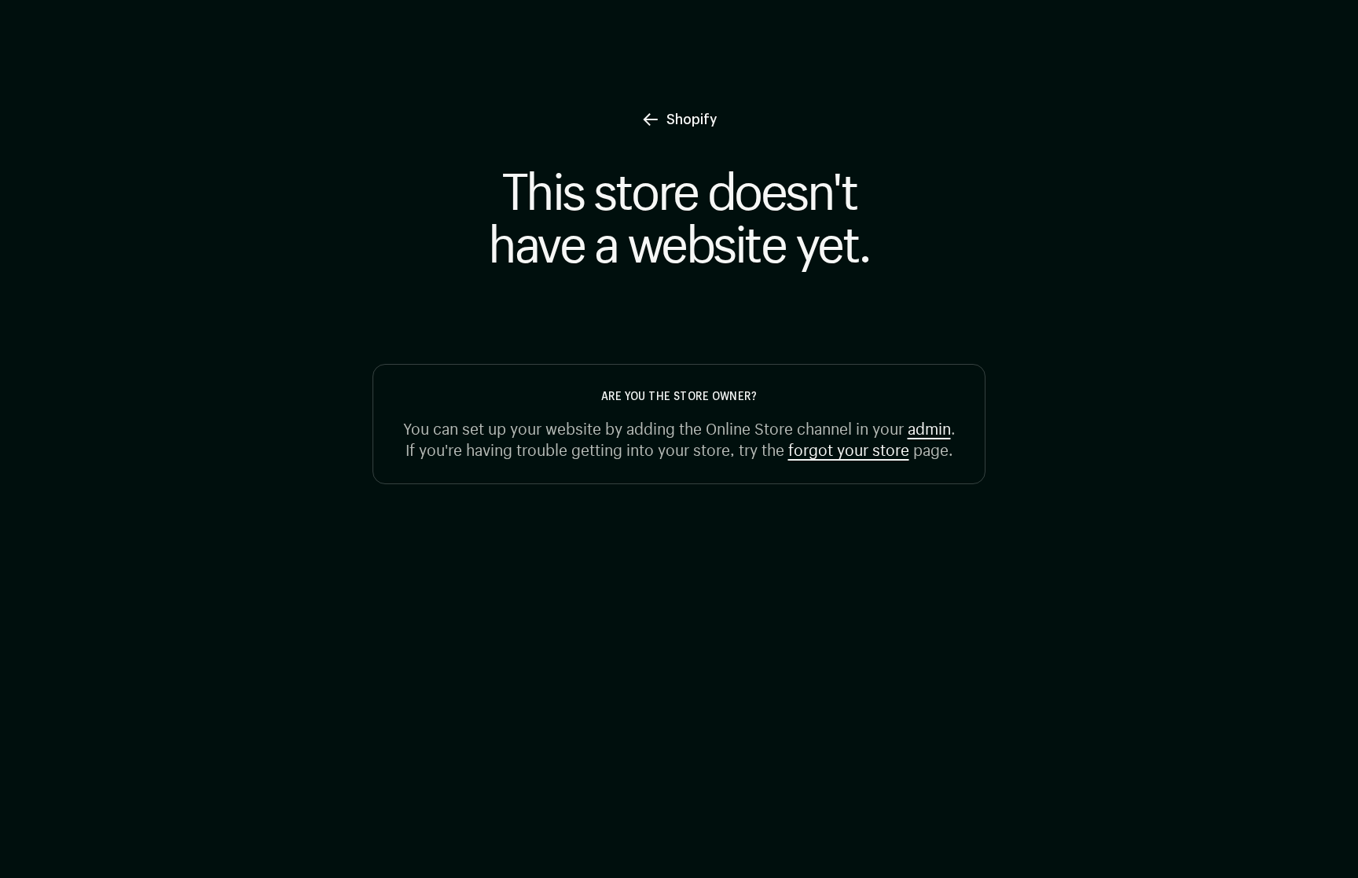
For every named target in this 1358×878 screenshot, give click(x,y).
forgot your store (848, 447)
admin (929, 426)
